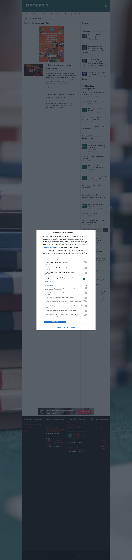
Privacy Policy (74, 327)
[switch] (85, 262)
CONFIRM (55, 321)
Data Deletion (57, 327)
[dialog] (66, 280)
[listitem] (66, 259)
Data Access (66, 327)
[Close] (92, 232)
